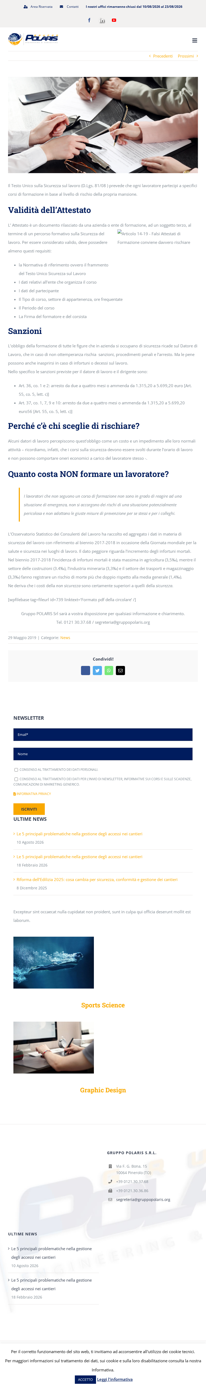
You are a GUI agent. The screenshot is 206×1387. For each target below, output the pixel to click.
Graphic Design (103, 1090)
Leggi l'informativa (115, 1379)
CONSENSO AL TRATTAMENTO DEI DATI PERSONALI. (58, 769)
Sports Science (103, 1005)
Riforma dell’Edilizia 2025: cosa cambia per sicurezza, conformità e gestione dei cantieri (97, 879)
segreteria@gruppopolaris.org (143, 1199)
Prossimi (186, 56)
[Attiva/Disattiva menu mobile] (195, 40)
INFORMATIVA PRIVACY (33, 793)
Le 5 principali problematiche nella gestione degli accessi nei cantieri (79, 833)
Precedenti (163, 56)
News (65, 637)
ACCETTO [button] (85, 1379)
